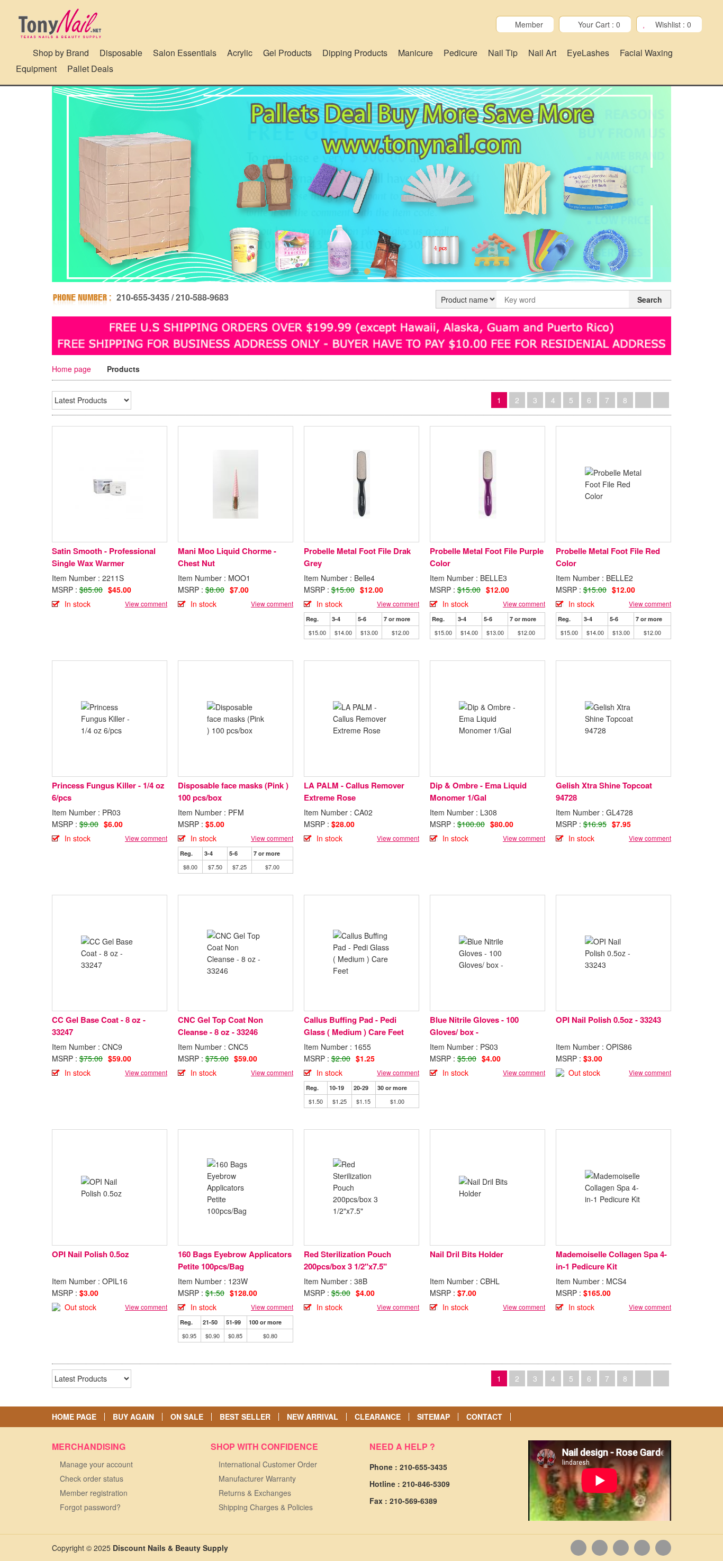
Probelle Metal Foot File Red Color (608, 557)
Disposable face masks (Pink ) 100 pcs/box (233, 791)
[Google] (621, 1548)
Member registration (94, 1492)
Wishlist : (673, 24)
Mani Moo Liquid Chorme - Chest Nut (227, 557)
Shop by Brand (61, 53)
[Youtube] (600, 1548)
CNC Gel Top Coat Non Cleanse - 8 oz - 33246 (220, 1026)
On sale (186, 1417)
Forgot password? (90, 1507)
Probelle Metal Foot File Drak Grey (357, 557)
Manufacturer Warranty (257, 1478)
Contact (484, 1417)
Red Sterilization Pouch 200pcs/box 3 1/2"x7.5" (347, 1260)
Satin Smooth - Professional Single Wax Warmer (104, 557)
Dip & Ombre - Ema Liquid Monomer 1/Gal (478, 791)
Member (529, 24)
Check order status (91, 1478)
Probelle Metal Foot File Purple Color (487, 557)
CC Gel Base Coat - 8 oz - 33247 (99, 1026)
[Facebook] (578, 1548)
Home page (71, 369)
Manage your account (96, 1464)
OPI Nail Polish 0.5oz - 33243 (608, 1019)
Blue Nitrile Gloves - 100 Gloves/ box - (474, 1026)
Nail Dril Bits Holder (466, 1254)
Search (649, 299)
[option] (361, 186)
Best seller (245, 1417)
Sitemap (433, 1417)
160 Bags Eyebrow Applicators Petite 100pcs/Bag (235, 1260)
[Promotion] (361, 334)
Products (123, 369)
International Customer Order (268, 1464)
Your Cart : (599, 24)
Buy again (133, 1417)
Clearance (378, 1417)
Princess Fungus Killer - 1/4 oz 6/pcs (108, 791)
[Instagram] (663, 1548)
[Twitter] (642, 1548)
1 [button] (356, 271)
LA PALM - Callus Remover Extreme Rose (354, 791)
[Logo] (59, 24)
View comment (146, 603)
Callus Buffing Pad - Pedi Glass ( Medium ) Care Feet (354, 1026)
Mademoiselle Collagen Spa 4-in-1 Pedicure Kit (611, 1260)
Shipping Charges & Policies (266, 1507)
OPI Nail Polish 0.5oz (90, 1254)
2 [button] (367, 271)
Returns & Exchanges (255, 1492)
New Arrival (312, 1417)
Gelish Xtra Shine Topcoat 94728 (604, 791)
